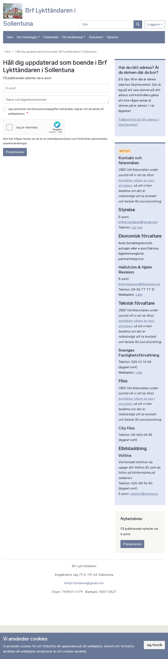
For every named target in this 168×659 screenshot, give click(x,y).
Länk (139, 295)
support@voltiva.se (144, 494)
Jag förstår (154, 645)
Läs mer (137, 227)
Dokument (96, 37)
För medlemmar (72, 37)
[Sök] (138, 24)
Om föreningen (27, 37)
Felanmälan (51, 37)
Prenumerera (15, 152)
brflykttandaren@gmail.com (138, 222)
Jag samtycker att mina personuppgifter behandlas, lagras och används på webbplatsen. (55, 111)
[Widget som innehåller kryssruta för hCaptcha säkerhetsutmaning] (34, 127)
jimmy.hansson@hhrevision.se (139, 284)
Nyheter (112, 37)
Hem (10, 37)
